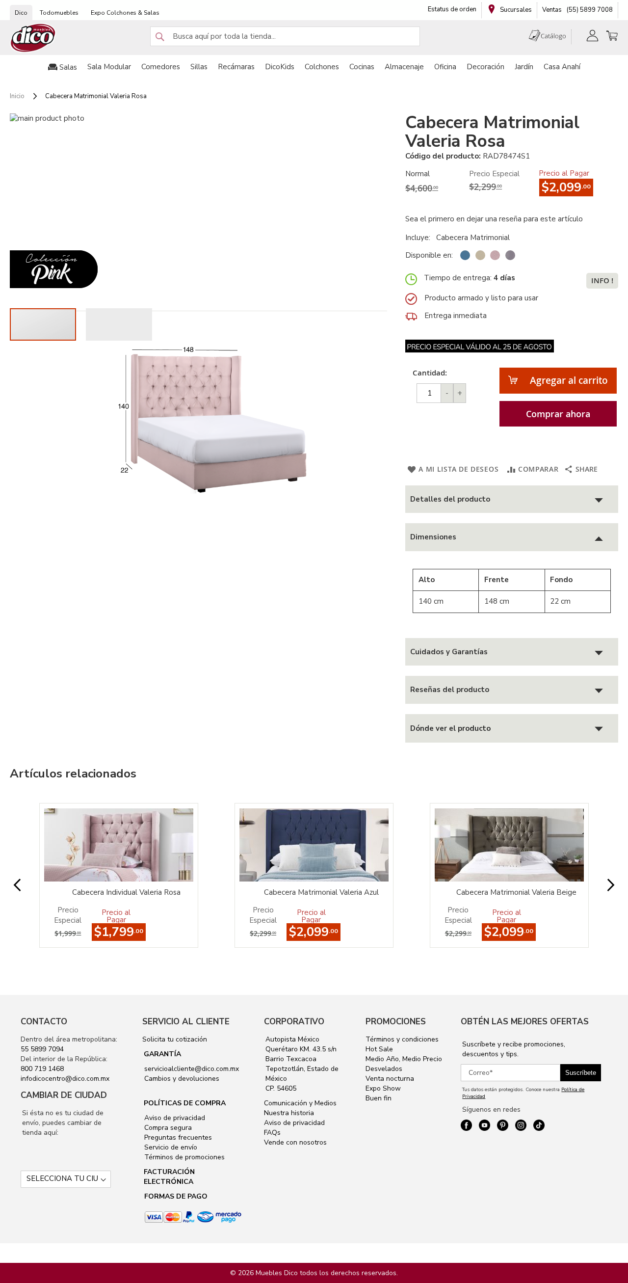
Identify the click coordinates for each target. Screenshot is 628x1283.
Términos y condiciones (402, 1039)
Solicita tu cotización (174, 1039)
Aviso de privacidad (173, 1118)
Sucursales (515, 9)
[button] (119, 324)
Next (603, 885)
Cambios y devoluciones (180, 1078)
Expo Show (383, 1088)
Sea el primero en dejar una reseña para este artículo (494, 219)
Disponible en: (429, 255)
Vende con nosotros (295, 1142)
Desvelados (384, 1068)
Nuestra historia (289, 1113)
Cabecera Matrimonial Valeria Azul (321, 892)
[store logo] (33, 38)
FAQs (272, 1132)
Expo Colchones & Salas (125, 13)
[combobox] (285, 36)
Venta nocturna (390, 1078)
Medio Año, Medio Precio (404, 1059)
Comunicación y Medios (300, 1103)
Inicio (17, 96)
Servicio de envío (169, 1147)
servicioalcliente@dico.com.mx (191, 1068)
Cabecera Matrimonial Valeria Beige (516, 892)
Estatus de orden (452, 9)
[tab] (511, 499)
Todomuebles (59, 13)
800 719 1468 (42, 1068)
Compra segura (167, 1127)
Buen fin (379, 1098)
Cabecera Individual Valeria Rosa (126, 892)
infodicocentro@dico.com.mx (65, 1078)
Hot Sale (379, 1049)
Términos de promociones (183, 1157)
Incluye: (419, 237)
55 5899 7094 (42, 1049)
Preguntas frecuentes (177, 1137)
